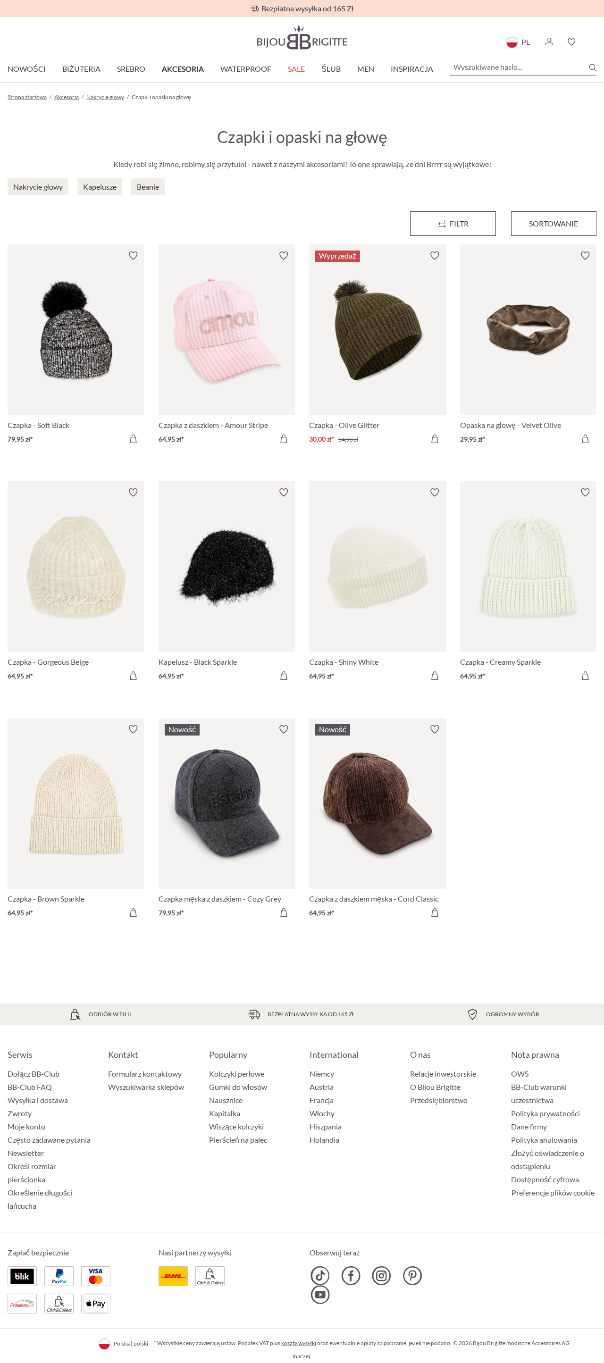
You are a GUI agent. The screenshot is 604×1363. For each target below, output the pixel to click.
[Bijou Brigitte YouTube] (320, 1294)
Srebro (131, 68)
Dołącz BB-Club (33, 1073)
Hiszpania (326, 1126)
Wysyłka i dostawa (38, 1099)
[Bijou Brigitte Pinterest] (412, 1275)
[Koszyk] (593, 42)
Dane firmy (529, 1126)
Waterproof (245, 68)
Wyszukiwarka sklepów (146, 1086)
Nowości (27, 68)
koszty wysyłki (298, 1342)
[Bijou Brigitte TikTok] (320, 1275)
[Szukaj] (592, 67)
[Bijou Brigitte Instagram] (381, 1275)
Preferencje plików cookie (553, 1192)
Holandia (324, 1139)
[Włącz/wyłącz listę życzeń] (133, 255)
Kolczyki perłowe (236, 1073)
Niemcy (322, 1073)
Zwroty (20, 1113)
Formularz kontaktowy (145, 1073)
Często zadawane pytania (49, 1139)
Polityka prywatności (545, 1113)
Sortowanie (553, 223)
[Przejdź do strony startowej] (302, 37)
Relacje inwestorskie (443, 1073)
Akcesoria (183, 68)
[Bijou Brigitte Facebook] (350, 1275)
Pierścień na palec (238, 1139)
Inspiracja (412, 68)
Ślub (331, 68)
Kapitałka (224, 1113)
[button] (548, 42)
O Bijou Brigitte (435, 1086)
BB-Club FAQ (30, 1086)
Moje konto (26, 1126)
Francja (322, 1099)
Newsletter (26, 1152)
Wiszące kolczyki (236, 1126)
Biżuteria (81, 68)
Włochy (322, 1113)
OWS (519, 1073)
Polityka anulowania (544, 1139)
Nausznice (226, 1099)
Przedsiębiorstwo (439, 1099)
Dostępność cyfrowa (545, 1179)
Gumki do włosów (238, 1086)
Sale (296, 68)
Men (365, 68)
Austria (322, 1086)
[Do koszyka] (133, 438)
